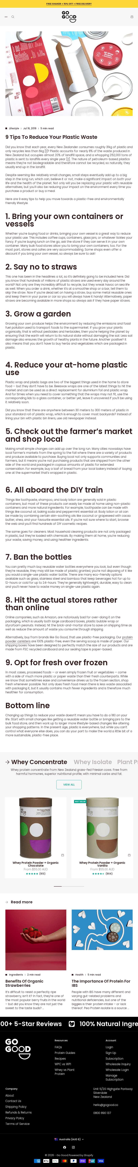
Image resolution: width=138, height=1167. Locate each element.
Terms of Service (17, 1124)
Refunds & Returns (18, 1112)
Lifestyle (14, 128)
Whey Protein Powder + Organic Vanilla (102, 864)
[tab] (36, 762)
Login (109, 1047)
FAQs (58, 1047)
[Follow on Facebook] (64, 1147)
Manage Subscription (114, 1078)
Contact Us (13, 1101)
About (9, 1095)
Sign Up (111, 1053)
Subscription (114, 1059)
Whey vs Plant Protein (65, 1072)
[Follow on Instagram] (73, 1147)
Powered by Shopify (81, 1155)
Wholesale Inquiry (118, 1064)
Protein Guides (65, 1053)
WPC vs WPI (63, 1064)
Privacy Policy (14, 1118)
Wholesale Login (117, 1070)
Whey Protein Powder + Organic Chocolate (36, 864)
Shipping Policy (15, 1107)
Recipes (60, 1059)
